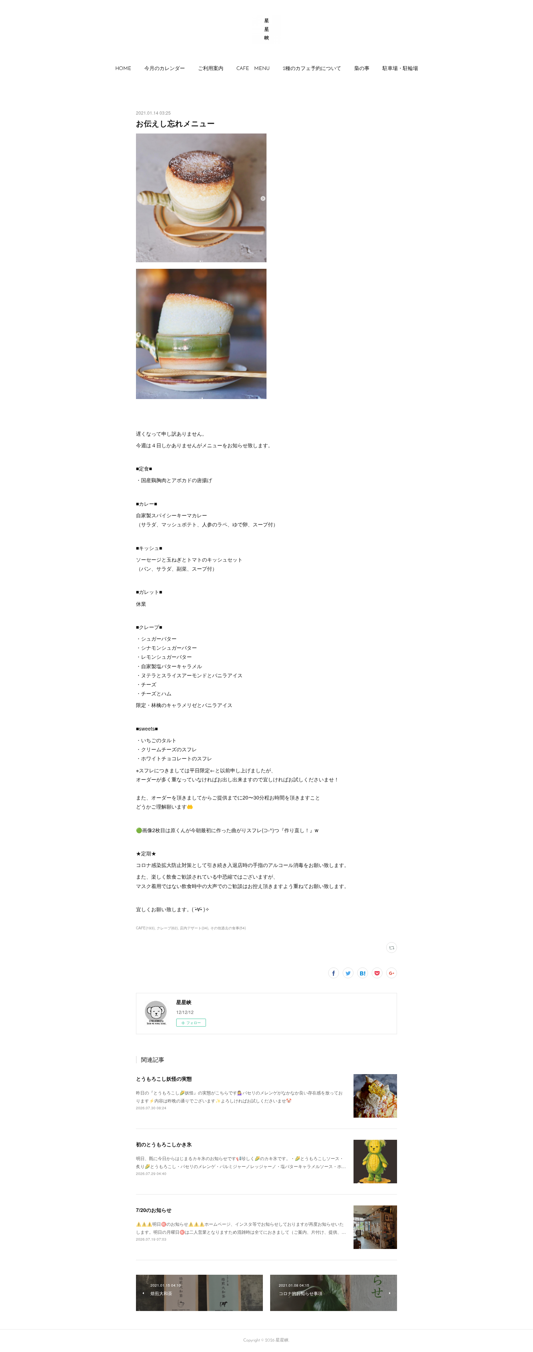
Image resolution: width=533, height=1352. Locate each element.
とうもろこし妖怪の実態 (164, 1078)
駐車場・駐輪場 (400, 68)
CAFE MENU (253, 68)
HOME (123, 68)
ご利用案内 (210, 68)
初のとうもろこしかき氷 (164, 1144)
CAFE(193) (145, 927)
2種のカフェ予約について (312, 68)
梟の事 (361, 68)
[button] (123, 69)
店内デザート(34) (194, 927)
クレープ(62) (167, 927)
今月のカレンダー (164, 68)
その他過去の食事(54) (228, 927)
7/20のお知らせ (154, 1209)
